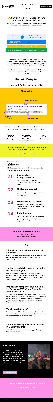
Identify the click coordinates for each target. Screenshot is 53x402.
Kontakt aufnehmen (46, 6)
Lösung (40, 296)
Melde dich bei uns (26, 392)
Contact (27, 8)
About (32, 4)
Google (12, 23)
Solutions (23, 4)
